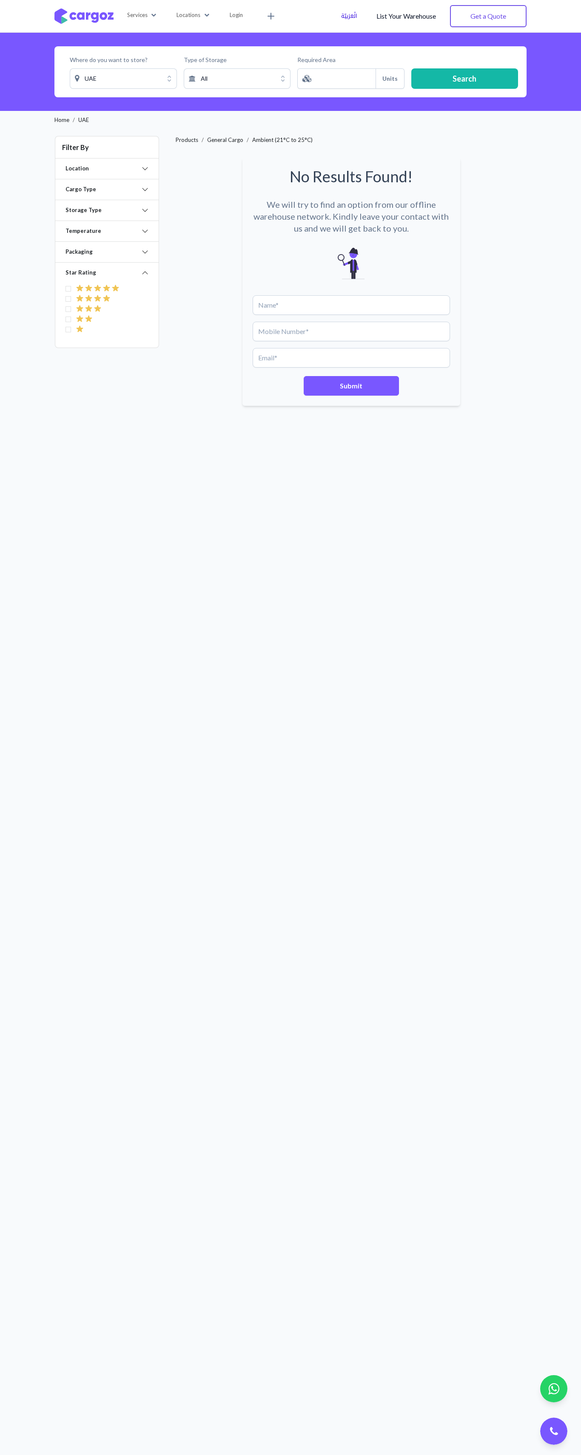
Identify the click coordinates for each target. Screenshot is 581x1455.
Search (464, 78)
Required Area (316, 59)
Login (236, 14)
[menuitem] (269, 16)
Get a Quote (488, 16)
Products (187, 139)
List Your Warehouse (406, 16)
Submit (351, 386)
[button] (142, 15)
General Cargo (225, 139)
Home (61, 119)
